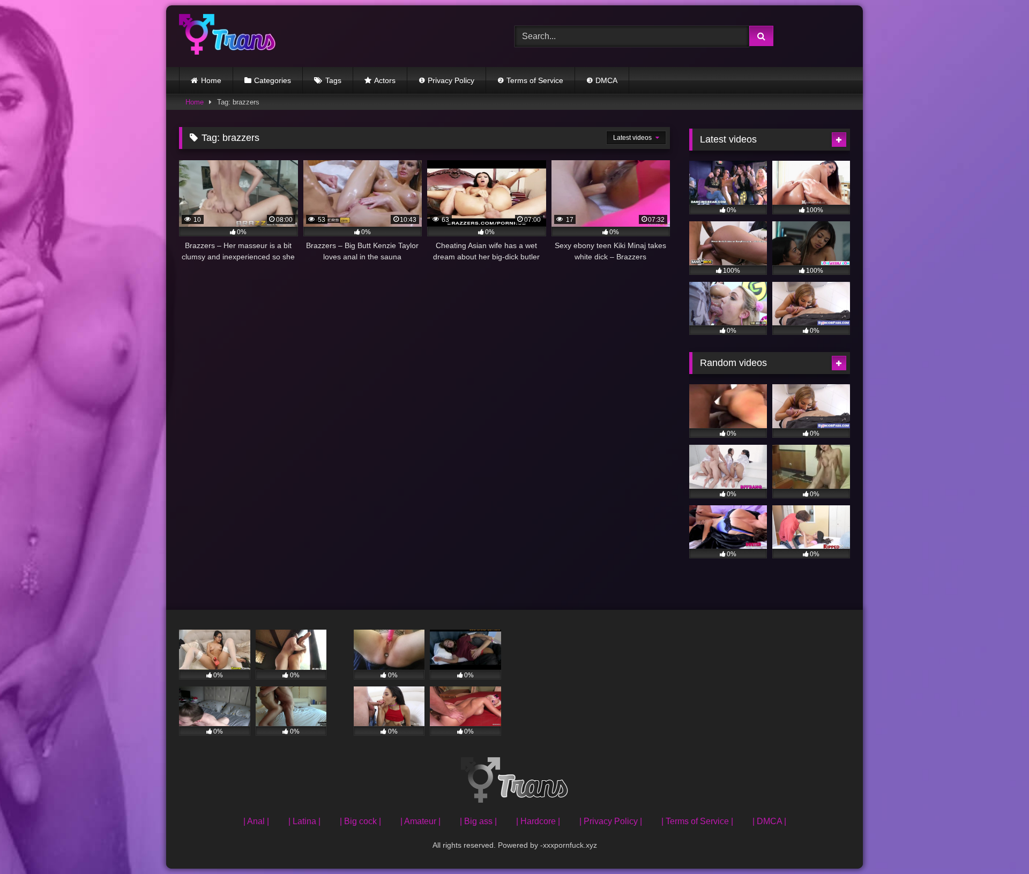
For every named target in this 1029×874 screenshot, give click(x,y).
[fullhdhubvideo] (227, 36)
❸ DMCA (601, 80)
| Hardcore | (538, 821)
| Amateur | (420, 821)
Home (211, 80)
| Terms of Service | (697, 821)
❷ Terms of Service (530, 80)
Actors (385, 80)
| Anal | (256, 821)
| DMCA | (769, 821)
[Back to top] (996, 842)
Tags (333, 80)
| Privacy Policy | (610, 821)
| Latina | (304, 821)
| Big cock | (360, 821)
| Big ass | (478, 821)
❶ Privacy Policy (446, 80)
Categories (272, 80)
